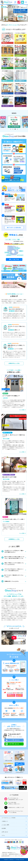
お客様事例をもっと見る (14, 539)
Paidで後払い (22, 161)
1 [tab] (10, 129)
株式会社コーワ (13, 859)
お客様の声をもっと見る (14, 363)
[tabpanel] (14, 122)
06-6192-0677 (6, 855)
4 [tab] (17, 129)
